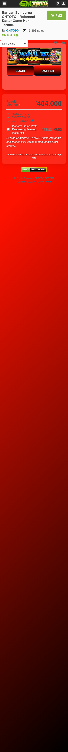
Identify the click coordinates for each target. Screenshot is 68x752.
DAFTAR (48, 71)
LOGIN (20, 71)
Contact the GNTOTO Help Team (34, 181)
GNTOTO (12, 30)
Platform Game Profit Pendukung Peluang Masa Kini (37, 129)
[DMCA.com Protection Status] (34, 171)
